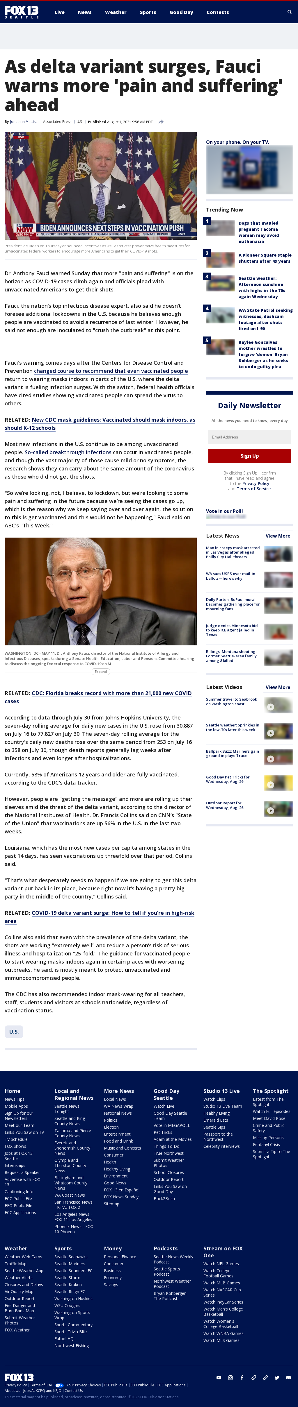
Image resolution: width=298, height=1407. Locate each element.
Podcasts (166, 1248)
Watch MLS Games (221, 1340)
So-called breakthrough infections (68, 452)
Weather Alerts (19, 1277)
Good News (115, 1183)
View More (278, 536)
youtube (219, 1377)
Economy (113, 1277)
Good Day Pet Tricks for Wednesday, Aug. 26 (228, 779)
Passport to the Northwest (218, 1136)
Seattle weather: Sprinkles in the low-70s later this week (232, 727)
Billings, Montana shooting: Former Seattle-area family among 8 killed (231, 656)
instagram (230, 1377)
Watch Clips (214, 1099)
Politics (110, 1120)
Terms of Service (254, 488)
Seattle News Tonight (66, 1108)
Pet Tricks (163, 1132)
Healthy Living (117, 1169)
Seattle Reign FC (69, 1291)
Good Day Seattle (166, 1094)
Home (12, 1090)
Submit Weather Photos (169, 1162)
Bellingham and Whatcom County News (70, 1183)
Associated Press (57, 121)
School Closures (169, 1172)
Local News (115, 1099)
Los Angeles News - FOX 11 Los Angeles (73, 1216)
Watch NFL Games (221, 1263)
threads (265, 1377)
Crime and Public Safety (268, 1128)
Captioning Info (19, 1191)
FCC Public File (18, 1198)
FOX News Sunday (121, 1197)
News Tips (14, 1099)
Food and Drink (118, 1141)
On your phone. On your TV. (237, 142)
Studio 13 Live (221, 1090)
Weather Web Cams (23, 1256)
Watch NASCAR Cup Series (222, 1292)
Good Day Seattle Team (170, 1115)
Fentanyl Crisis (266, 1144)
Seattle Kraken (68, 1284)
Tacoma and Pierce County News (72, 1133)
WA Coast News (69, 1195)
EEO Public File (18, 1205)
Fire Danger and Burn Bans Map (20, 1308)
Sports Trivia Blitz (70, 1331)
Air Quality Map (19, 1291)
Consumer (113, 1155)
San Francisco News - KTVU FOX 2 (73, 1204)
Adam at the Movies (173, 1139)
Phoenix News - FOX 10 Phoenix (73, 1229)
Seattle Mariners (69, 1263)
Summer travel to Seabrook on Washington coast (231, 701)
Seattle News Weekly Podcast (173, 1259)
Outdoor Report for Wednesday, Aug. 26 (224, 805)
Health (110, 1162)
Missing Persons (268, 1137)
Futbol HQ (64, 1338)
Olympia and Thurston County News (70, 1165)
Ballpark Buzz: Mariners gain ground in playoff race (232, 753)
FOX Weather (17, 1330)
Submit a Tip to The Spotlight (271, 1154)
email (288, 1377)
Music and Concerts (122, 1148)
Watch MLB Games (221, 1283)
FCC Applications (20, 1212)
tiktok (253, 1377)
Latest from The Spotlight (268, 1101)
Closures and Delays (24, 1284)
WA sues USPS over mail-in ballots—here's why (230, 576)
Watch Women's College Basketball (220, 1323)
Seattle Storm (67, 1277)
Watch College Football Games (218, 1273)
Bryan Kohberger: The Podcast (170, 1295)
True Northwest (169, 1153)
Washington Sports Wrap (72, 1315)
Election (111, 1127)
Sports (63, 1248)
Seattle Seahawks (71, 1256)
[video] (278, 705)
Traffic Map (15, 1263)
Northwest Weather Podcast (172, 1283)
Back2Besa (164, 1198)
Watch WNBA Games (223, 1333)
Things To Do (167, 1146)
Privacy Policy (255, 483)
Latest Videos (224, 686)
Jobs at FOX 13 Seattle (19, 1155)
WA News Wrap (118, 1106)
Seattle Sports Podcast (167, 1271)
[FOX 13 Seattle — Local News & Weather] (24, 12)
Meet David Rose (269, 1118)
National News (118, 1113)
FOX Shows (15, 1146)
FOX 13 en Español (121, 1190)
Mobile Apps (16, 1106)
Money (113, 1248)
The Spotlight (271, 1090)
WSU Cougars (67, 1305)
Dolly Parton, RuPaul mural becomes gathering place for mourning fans (233, 604)
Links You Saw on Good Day (170, 1189)
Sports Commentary (73, 1324)
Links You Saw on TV (24, 1132)
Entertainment (117, 1134)
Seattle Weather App (24, 1270)
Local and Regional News (73, 1094)
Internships (15, 1165)
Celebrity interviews (221, 1146)
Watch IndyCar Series (223, 1302)
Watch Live (164, 1106)
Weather (16, 1248)
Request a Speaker (22, 1172)
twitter (277, 1377)
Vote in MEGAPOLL (172, 1125)
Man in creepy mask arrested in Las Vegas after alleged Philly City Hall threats (233, 552)
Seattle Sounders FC (73, 1270)
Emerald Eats (215, 1120)
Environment (116, 1176)
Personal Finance (120, 1256)
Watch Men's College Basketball (223, 1311)
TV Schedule (16, 1139)
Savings (111, 1284)
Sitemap (111, 1203)
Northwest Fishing (71, 1345)
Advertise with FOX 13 (22, 1182)
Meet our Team (19, 1125)
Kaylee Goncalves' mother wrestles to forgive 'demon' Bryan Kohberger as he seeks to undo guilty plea (263, 354)
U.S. (80, 121)
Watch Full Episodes (271, 1111)
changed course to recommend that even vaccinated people (111, 370)
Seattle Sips (214, 1127)
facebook (242, 1377)
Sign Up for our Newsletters (19, 1115)
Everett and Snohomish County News (72, 1148)
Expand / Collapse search (289, 12)
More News (119, 1090)
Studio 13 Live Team (222, 1106)
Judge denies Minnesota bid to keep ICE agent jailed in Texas (232, 630)
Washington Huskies (73, 1298)
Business (112, 1270)
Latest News (222, 535)
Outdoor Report (169, 1179)
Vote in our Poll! (224, 511)
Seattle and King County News (69, 1121)
